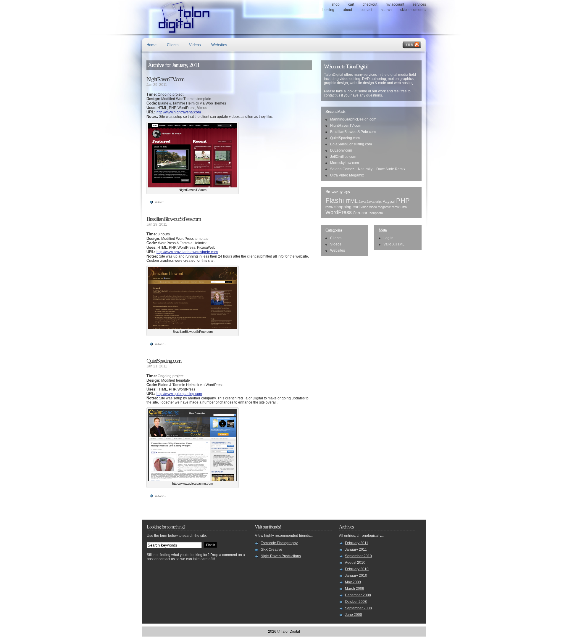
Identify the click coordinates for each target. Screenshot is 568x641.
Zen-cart (361, 213)
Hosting (328, 10)
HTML (350, 201)
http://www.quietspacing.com (179, 394)
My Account (395, 4)
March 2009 (354, 589)
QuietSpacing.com (163, 360)
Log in (388, 238)
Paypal (389, 201)
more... (160, 202)
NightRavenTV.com (165, 79)
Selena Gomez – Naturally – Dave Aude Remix (367, 169)
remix (329, 207)
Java (362, 201)
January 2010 (356, 575)
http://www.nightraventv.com (178, 112)
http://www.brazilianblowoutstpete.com (187, 252)
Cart (351, 4)
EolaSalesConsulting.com (351, 144)
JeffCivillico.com (343, 157)
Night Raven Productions (281, 556)
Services (419, 4)
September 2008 (358, 608)
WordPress (338, 212)
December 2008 (358, 595)
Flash (333, 200)
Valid (393, 244)
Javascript (374, 201)
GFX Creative (271, 549)
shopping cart (347, 207)
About (347, 10)
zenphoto (376, 213)
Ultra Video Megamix (347, 175)
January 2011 (356, 549)
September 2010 (358, 556)
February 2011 (356, 543)
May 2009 (353, 582)
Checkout (370, 4)
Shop (336, 4)
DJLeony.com (341, 150)
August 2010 (355, 562)
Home (151, 45)
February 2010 (357, 569)
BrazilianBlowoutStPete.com (173, 219)
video (364, 207)
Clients (173, 45)
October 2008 (356, 602)
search (386, 10)
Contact (366, 10)
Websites (219, 45)
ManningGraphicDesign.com (353, 119)
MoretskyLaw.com (344, 163)
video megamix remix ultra (388, 207)
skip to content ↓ (413, 10)
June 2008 (353, 615)
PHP (403, 200)
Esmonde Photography (279, 543)
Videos (195, 45)
